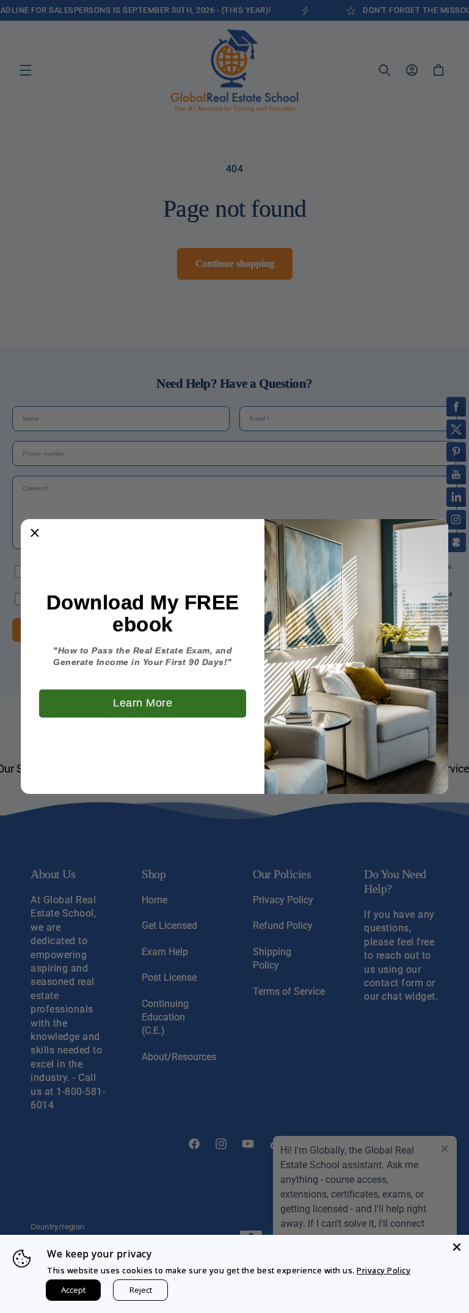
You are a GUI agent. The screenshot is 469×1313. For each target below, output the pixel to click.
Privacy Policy (383, 1270)
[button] (35, 533)
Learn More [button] (142, 703)
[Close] (457, 1247)
